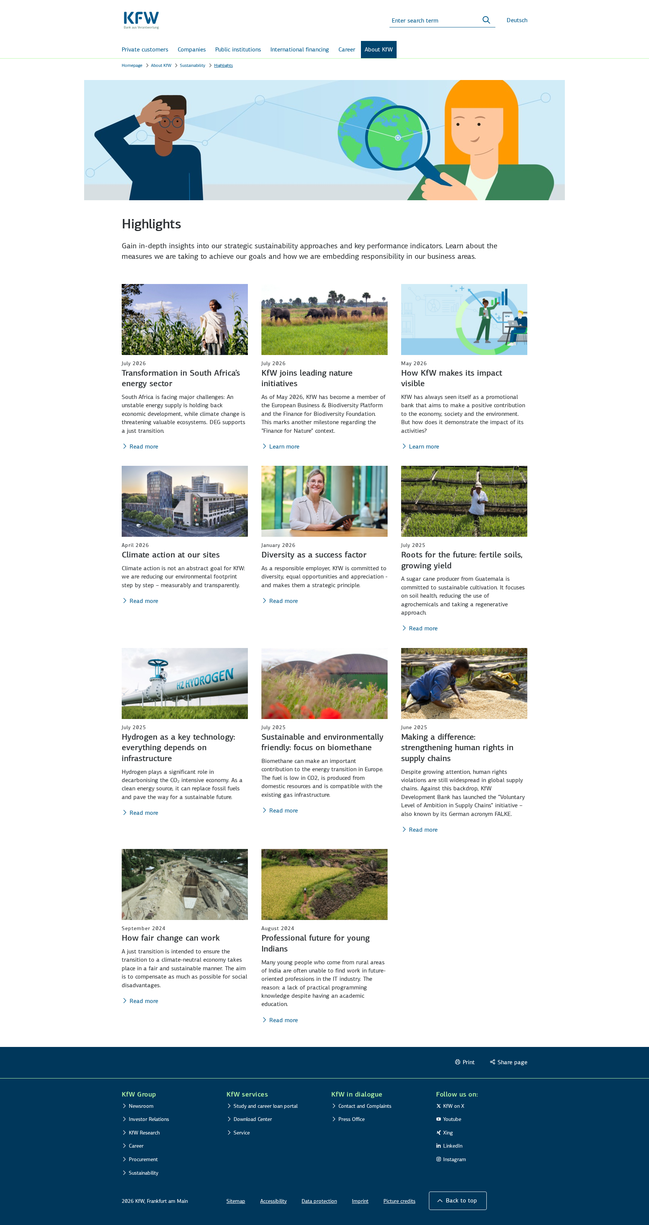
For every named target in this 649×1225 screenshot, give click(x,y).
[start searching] (486, 20)
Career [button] (346, 49)
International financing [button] (299, 49)
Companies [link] (192, 49)
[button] (458, 1201)
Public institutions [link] (238, 49)
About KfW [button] (379, 49)
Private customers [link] (145, 49)
